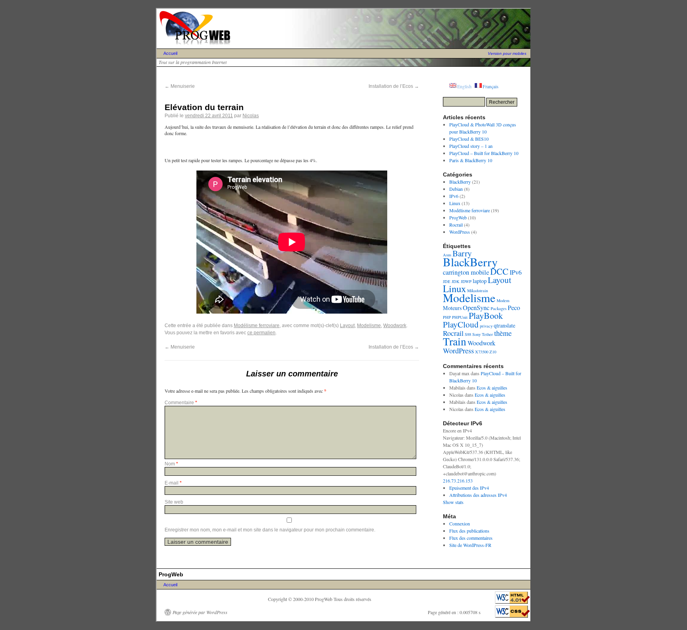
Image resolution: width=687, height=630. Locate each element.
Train (454, 341)
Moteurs (452, 308)
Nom (171, 464)
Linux (454, 203)
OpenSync (476, 307)
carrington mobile (466, 272)
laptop (480, 281)
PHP (447, 317)
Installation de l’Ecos (394, 86)
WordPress (459, 232)
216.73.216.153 (458, 480)
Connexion (459, 523)
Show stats (453, 502)
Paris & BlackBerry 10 (470, 160)
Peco (514, 307)
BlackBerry (460, 181)
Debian (456, 189)
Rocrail (456, 224)
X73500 (481, 352)
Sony (476, 334)
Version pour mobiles (507, 53)
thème (503, 333)
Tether (487, 334)
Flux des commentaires (471, 538)
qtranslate (504, 325)
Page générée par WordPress (200, 612)
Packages (499, 308)
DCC (499, 271)
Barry (462, 253)
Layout (347, 325)
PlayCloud (461, 324)
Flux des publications (469, 530)
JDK (456, 281)
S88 (468, 334)
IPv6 (453, 196)
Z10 (492, 352)
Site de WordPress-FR (470, 545)
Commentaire (181, 402)
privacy (486, 326)
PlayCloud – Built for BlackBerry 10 (483, 153)
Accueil (170, 53)
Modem (503, 300)
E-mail (173, 483)
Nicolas (251, 115)
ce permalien (261, 332)
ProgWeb (458, 217)
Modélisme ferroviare (256, 325)
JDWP (466, 281)
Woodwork (394, 325)
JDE (446, 281)
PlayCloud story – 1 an (471, 146)
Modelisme (369, 325)
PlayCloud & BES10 (469, 139)
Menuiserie (180, 86)
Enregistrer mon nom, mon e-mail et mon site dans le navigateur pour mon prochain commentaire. (270, 530)
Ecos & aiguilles (492, 387)
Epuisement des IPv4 (469, 488)
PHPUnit (460, 317)
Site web (174, 502)
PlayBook (486, 315)
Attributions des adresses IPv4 (478, 495)
